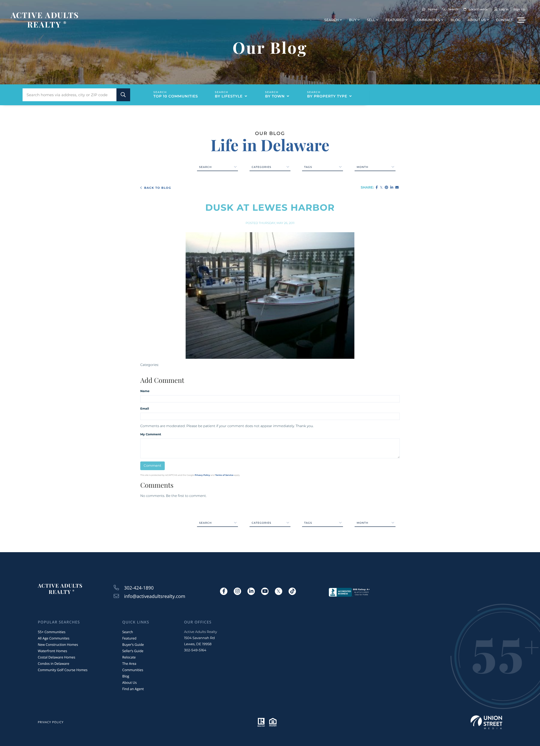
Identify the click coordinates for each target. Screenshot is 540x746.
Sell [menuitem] (371, 20)
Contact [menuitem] (504, 20)
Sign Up (519, 9)
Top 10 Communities (175, 96)
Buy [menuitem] (352, 20)
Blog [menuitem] (455, 20)
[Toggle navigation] (521, 20)
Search (453, 9)
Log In (503, 9)
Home (432, 9)
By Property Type (327, 96)
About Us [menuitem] (477, 20)
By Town (275, 96)
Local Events (478, 9)
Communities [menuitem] (427, 20)
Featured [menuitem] (394, 20)
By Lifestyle (229, 96)
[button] (123, 94)
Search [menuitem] (331, 20)
